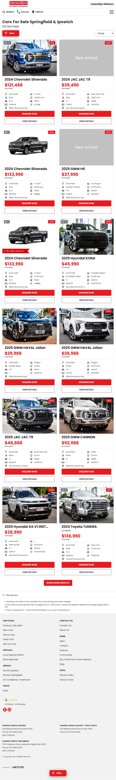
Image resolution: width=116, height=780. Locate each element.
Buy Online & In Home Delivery (75, 659)
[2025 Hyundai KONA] (86, 237)
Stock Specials (10, 659)
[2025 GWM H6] (86, 147)
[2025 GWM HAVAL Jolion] (29, 326)
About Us (64, 630)
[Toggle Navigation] (112, 12)
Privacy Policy (67, 675)
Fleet (62, 641)
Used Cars (8, 639)
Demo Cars (9, 634)
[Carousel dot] (25, 71)
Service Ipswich (11, 670)
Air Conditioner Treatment (16, 679)
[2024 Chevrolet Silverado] (29, 147)
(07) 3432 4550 (73, 732)
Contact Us (65, 625)
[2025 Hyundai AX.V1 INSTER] (29, 505)
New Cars (8, 630)
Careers (64, 645)
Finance (64, 650)
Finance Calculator (13, 625)
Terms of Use (66, 679)
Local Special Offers (13, 654)
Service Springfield (12, 675)
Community (66, 654)
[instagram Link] (9, 710)
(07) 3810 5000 (16, 747)
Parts (5, 690)
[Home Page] (18, 4)
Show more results (58, 582)
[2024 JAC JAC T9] (86, 58)
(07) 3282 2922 (15, 732)
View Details (29, 121)
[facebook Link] (5, 710)
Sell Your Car (9, 643)
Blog (62, 664)
